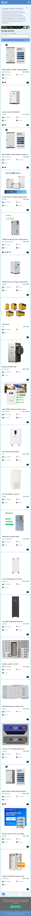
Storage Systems (7, 31)
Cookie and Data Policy (13, 912)
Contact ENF (21, 912)
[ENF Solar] (4, 2)
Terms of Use (4, 912)
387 (24, 894)
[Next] (28, 894)
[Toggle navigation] (29, 1)
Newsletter (27, 912)
